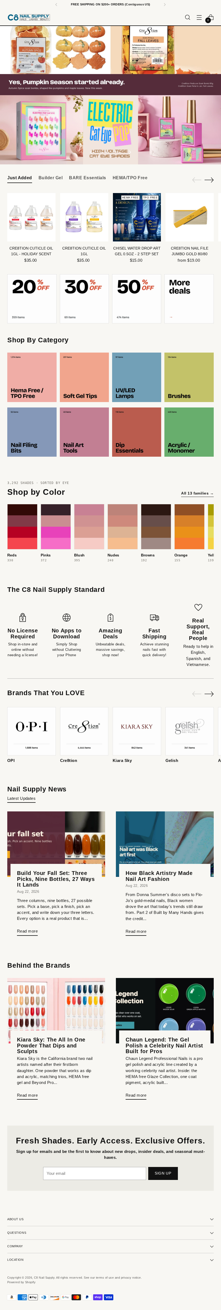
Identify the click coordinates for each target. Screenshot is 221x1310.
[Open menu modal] (199, 17)
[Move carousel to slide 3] (113, 152)
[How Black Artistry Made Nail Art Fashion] (165, 844)
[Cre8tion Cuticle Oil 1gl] (84, 217)
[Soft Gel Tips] (84, 377)
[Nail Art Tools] (84, 432)
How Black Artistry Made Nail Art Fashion (159, 876)
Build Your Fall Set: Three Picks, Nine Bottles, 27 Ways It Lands (56, 879)
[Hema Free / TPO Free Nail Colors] (31, 377)
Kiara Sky (122, 760)
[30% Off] (84, 298)
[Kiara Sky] (137, 731)
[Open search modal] (187, 17)
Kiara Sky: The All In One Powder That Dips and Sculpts (51, 1045)
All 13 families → (197, 493)
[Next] (165, 4)
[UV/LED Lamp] (136, 377)
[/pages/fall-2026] (110, 60)
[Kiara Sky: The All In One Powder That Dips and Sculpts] (56, 1010)
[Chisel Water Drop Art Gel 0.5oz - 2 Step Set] (137, 217)
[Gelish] (189, 731)
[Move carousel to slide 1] (101, 152)
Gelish (171, 760)
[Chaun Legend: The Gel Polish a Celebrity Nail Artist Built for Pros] (165, 1010)
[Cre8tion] (84, 731)
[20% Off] (31, 298)
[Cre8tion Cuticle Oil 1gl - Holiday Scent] (31, 217)
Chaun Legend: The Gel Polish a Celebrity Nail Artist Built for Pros (164, 1045)
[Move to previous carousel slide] (91, 152)
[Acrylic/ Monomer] (188, 432)
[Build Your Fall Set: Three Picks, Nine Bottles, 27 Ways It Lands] (56, 844)
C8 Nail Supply (44, 1277)
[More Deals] (188, 298)
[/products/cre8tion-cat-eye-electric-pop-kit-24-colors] (110, 129)
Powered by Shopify (21, 1282)
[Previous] (56, 4)
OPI (11, 760)
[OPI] (31, 731)
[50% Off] (136, 298)
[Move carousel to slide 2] (107, 152)
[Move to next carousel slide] (129, 152)
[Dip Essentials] (136, 432)
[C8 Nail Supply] (28, 17)
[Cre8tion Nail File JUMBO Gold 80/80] (189, 217)
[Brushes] (188, 377)
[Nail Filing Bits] (31, 432)
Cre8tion (68, 760)
